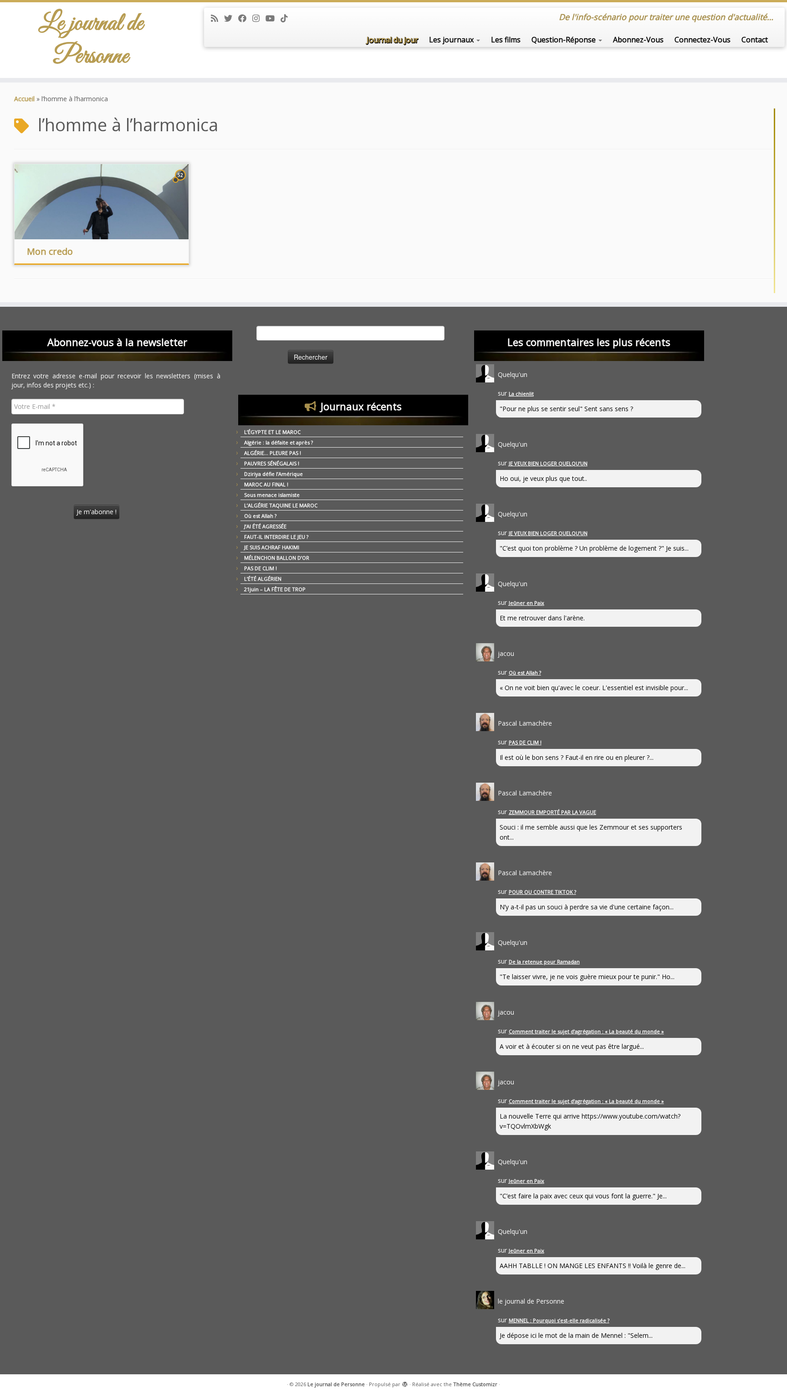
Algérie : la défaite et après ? (278, 442)
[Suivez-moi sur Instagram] (259, 18)
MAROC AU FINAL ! (266, 484)
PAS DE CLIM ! (260, 568)
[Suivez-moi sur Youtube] (273, 18)
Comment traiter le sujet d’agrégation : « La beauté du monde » (586, 1031)
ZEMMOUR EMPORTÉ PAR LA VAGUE (552, 812)
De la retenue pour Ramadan (544, 961)
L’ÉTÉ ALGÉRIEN (262, 578)
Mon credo (50, 251)
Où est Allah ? (260, 515)
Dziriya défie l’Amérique (273, 473)
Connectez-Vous (703, 40)
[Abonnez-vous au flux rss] (217, 18)
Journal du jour (392, 40)
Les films (506, 40)
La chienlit (521, 393)
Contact (754, 40)
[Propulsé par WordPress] (405, 1382)
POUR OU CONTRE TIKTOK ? (542, 891)
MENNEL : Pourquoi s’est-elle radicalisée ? (559, 1320)
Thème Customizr (475, 1384)
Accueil (24, 98)
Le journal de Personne (91, 40)
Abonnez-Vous (638, 40)
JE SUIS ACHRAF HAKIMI (271, 547)
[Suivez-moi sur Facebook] (245, 18)
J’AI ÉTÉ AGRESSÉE (265, 526)
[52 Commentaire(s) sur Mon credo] (181, 183)
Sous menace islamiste (272, 494)
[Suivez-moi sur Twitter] (231, 18)
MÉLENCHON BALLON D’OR (276, 557)
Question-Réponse (564, 40)
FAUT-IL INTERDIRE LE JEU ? (276, 536)
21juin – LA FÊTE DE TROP (275, 589)
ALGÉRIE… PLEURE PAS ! (272, 452)
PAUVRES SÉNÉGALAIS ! (271, 463)
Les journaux (452, 40)
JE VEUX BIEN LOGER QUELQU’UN (548, 463)
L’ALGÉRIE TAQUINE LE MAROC (280, 505)
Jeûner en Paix (526, 602)
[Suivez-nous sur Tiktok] (287, 18)
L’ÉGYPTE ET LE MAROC (272, 431)
